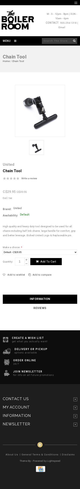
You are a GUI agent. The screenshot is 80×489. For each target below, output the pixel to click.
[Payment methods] (40, 471)
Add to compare (42, 274)
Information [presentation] (40, 299)
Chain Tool (18, 61)
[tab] (40, 299)
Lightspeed (53, 460)
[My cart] (71, 3)
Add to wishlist (16, 274)
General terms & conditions (40, 454)
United (17, 208)
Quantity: (8, 261)
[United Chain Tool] (40, 111)
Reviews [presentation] (40, 308)
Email (62, 27)
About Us (12, 454)
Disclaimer (69, 454)
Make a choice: (12, 247)
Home (6, 61)
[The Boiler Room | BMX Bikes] (17, 28)
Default (25, 214)
